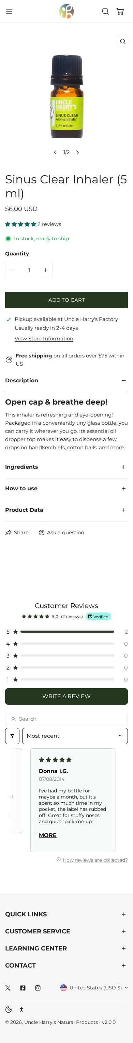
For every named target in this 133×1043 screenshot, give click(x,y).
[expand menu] (9, 11)
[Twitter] (7, 988)
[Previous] (55, 152)
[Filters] (12, 736)
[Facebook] (22, 988)
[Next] (77, 152)
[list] (66, 97)
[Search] (105, 11)
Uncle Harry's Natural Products (61, 1022)
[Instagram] (37, 988)
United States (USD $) (96, 988)
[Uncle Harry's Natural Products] (66, 11)
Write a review (66, 696)
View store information (44, 338)
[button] (120, 11)
